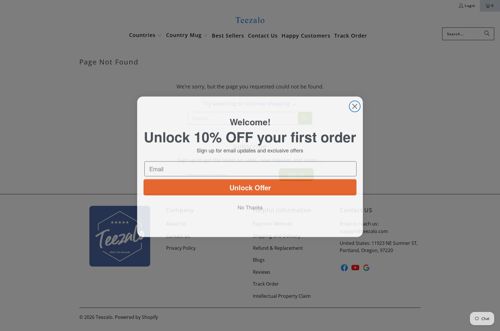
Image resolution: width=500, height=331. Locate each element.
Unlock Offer (250, 190)
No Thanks (250, 209)
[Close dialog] (354, 105)
